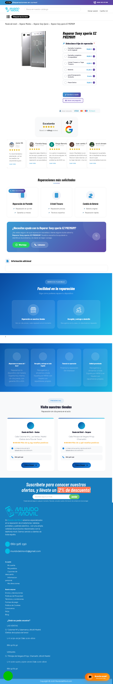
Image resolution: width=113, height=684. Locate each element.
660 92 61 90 (12, 645)
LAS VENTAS (12, 626)
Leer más (12, 163)
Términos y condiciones (14, 599)
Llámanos (41, 245)
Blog (7, 615)
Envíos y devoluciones (14, 593)
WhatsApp (22, 245)
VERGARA (11, 652)
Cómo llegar (29, 465)
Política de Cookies (12, 605)
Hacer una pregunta (74, 100)
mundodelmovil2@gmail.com (25, 551)
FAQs (7, 612)
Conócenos (9, 608)
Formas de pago (11, 602)
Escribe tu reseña (73, 95)
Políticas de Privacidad (14, 596)
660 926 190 (18, 544)
